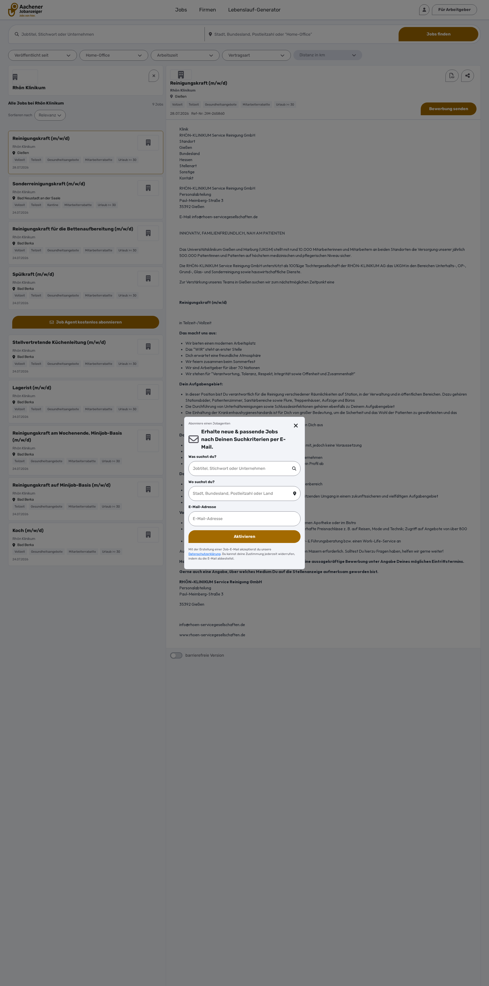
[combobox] (242, 468)
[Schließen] (296, 425)
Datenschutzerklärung (204, 554)
